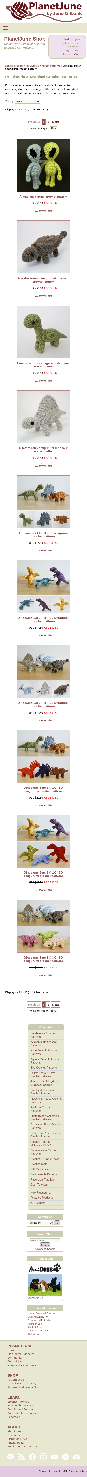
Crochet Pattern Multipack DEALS (41, 1143)
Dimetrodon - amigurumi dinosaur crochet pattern (43, 449)
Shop (8, 65)
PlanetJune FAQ (17, 1439)
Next (55, 122)
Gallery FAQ (34, 1334)
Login (67, 39)
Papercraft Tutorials (42, 1179)
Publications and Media (22, 1446)
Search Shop (44, 1234)
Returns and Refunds (39, 1320)
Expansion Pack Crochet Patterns (45, 1126)
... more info (43, 210)
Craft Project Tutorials (21, 1409)
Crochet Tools (38, 1164)
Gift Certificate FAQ (38, 1330)
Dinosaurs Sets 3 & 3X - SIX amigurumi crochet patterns (44, 959)
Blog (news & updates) (21, 1354)
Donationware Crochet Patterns (43, 1152)
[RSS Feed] (21, 1456)
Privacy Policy (15, 1442)
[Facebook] (32, 1456)
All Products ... (39, 1202)
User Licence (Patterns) (21, 1383)
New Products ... (40, 1192)
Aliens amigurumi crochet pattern (43, 196)
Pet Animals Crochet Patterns (43, 1035)
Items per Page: (39, 128)
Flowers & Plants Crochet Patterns (46, 1100)
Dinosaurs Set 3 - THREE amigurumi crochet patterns (43, 704)
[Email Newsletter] (10, 1456)
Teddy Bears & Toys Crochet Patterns (42, 1074)
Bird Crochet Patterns (43, 1067)
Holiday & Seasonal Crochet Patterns (42, 1092)
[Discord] (76, 1456)
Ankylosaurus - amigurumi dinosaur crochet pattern (43, 280)
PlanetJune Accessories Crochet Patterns (45, 1135)
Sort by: (9, 101)
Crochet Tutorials (18, 1402)
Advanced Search (45, 1248)
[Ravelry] (65, 1456)
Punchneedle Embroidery (23, 1413)
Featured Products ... (43, 1197)
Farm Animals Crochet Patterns (44, 1052)
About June (14, 1431)
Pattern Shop (15, 1379)
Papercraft (13, 1417)
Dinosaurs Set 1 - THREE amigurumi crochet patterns (43, 534)
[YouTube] (54, 1456)
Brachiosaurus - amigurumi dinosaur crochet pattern (43, 364)
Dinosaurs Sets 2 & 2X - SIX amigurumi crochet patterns (44, 874)
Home (11, 1350)
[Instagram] (43, 1456)
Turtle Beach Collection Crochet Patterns (44, 1117)
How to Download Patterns (41, 1313)
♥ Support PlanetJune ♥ (22, 1365)
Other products (36, 1298)
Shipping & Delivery (38, 1317)
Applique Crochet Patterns (40, 1109)
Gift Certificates (40, 1169)
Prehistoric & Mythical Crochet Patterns (37, 65)
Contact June (35, 1327)
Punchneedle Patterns (43, 1174)
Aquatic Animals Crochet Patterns (45, 1060)
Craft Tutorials (39, 1184)
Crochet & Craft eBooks (45, 1159)
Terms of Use (35, 1323)
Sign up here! (72, 50)
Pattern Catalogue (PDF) (22, 1387)
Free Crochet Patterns (21, 1405)
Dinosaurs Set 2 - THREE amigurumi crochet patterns (43, 619)
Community (14, 1357)
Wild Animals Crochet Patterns (43, 1043)
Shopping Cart (71, 54)
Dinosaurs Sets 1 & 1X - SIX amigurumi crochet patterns (44, 789)
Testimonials (15, 1435)
